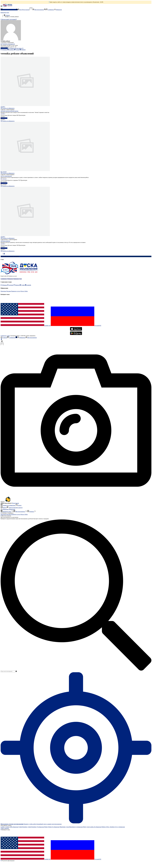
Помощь (31, 511)
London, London (9, 827)
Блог (8, 12)
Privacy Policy (24, 291)
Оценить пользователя (9, 44)
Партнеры (3, 291)
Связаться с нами (5, 335)
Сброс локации (5, 828)
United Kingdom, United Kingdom (31, 827)
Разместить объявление (9, 9)
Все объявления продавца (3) (15, 48)
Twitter (17, 49)
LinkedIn (28, 285)
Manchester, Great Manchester (71, 827)
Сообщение (50, 9)
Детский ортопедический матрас (9, 111)
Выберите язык (7, 511)
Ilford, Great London (92, 827)
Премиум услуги (15, 291)
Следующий (12, 19)
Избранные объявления (8, 509)
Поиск (19, 505)
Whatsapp (4, 49)
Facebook (11, 49)
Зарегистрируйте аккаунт (16, 507)
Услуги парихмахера (6, 176)
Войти (5, 507)
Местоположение (39, 9)
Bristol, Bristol (51, 827)
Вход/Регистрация (24, 9)
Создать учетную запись (26, 256)
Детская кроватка (5, 241)
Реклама (8, 291)
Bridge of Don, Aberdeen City (113, 827)
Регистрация (15, 503)
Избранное (59, 9)
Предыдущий (5, 19)
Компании (3, 12)
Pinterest (23, 49)
